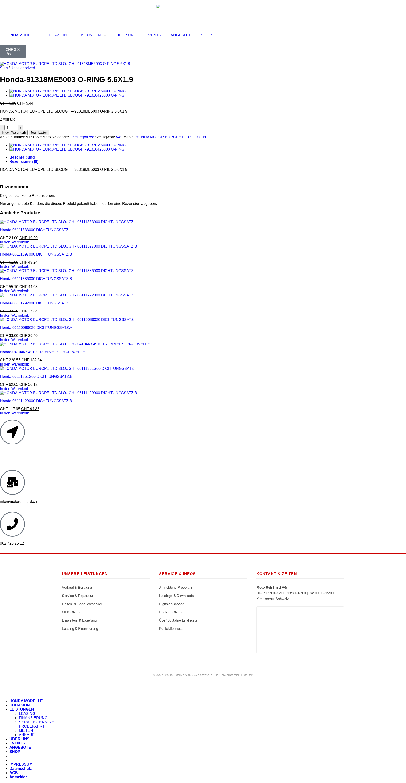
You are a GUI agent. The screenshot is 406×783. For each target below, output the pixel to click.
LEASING (27, 714)
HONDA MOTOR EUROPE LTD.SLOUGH (171, 137)
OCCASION (57, 35)
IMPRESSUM (20, 764)
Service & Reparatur (77, 595)
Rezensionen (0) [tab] (23, 162)
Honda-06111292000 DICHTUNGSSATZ (34, 303)
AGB (13, 773)
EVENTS (153, 35)
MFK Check (71, 611)
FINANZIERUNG (33, 718)
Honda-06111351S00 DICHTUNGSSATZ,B (36, 376)
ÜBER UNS (126, 35)
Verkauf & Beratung (77, 587)
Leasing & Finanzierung (80, 628)
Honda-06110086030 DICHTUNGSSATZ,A (36, 328)
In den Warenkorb (14, 132)
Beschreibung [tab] (22, 157)
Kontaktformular (171, 628)
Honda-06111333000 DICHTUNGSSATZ (34, 230)
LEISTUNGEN (88, 35)
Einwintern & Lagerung (79, 620)
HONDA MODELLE (21, 35)
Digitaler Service (171, 603)
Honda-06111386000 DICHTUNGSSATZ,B (36, 279)
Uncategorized (23, 68)
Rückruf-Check (171, 611)
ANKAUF (27, 735)
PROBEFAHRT (32, 726)
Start (4, 68)
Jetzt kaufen (39, 132)
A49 (119, 137)
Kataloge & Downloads (176, 595)
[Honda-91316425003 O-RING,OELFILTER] (66, 95)
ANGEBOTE (181, 35)
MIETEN (26, 730)
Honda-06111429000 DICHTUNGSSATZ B (36, 401)
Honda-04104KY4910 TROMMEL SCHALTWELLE (42, 352)
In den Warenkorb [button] (14, 242)
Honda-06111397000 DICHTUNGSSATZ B (36, 254)
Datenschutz (20, 769)
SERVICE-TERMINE (36, 722)
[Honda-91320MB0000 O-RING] (67, 91)
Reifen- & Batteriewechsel (82, 603)
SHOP (206, 35)
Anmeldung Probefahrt (176, 587)
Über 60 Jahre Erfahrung (178, 620)
